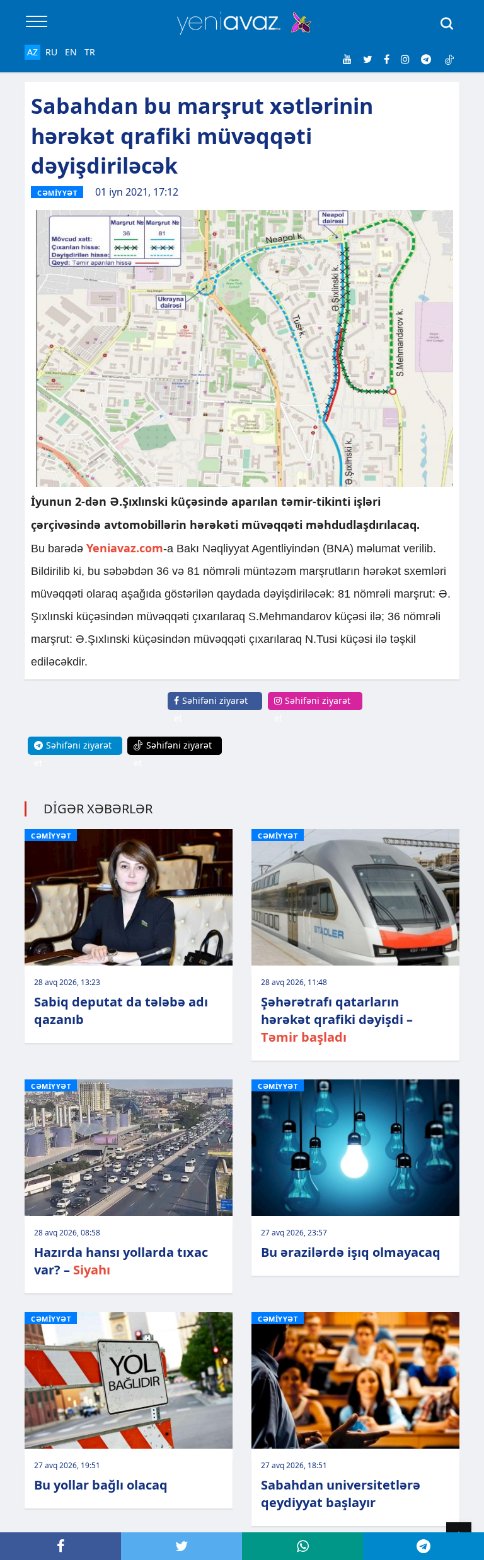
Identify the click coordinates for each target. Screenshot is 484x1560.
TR (89, 52)
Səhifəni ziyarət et (211, 709)
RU (51, 52)
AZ (32, 52)
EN (71, 52)
